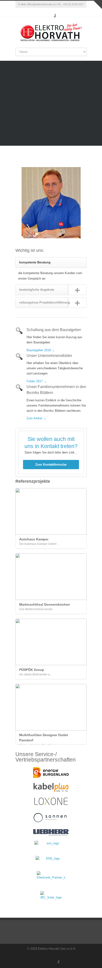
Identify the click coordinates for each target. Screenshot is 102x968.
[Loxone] (51, 801)
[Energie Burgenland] (51, 772)
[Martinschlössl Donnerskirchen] (51, 576)
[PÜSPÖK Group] (51, 642)
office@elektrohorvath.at (41, 4)
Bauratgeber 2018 (39, 350)
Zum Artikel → (36, 418)
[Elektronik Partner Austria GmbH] (51, 878)
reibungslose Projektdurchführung (44, 302)
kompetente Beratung (35, 262)
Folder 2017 (35, 381)
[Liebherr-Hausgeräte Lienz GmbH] (51, 832)
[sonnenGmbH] (51, 817)
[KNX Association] (51, 861)
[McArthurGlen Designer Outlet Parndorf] (51, 707)
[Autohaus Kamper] (51, 511)
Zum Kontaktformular (51, 464)
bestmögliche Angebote (36, 289)
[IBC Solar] (51, 896)
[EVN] (51, 846)
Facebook (51, 12)
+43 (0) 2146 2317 (73, 4)
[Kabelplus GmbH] (51, 787)
